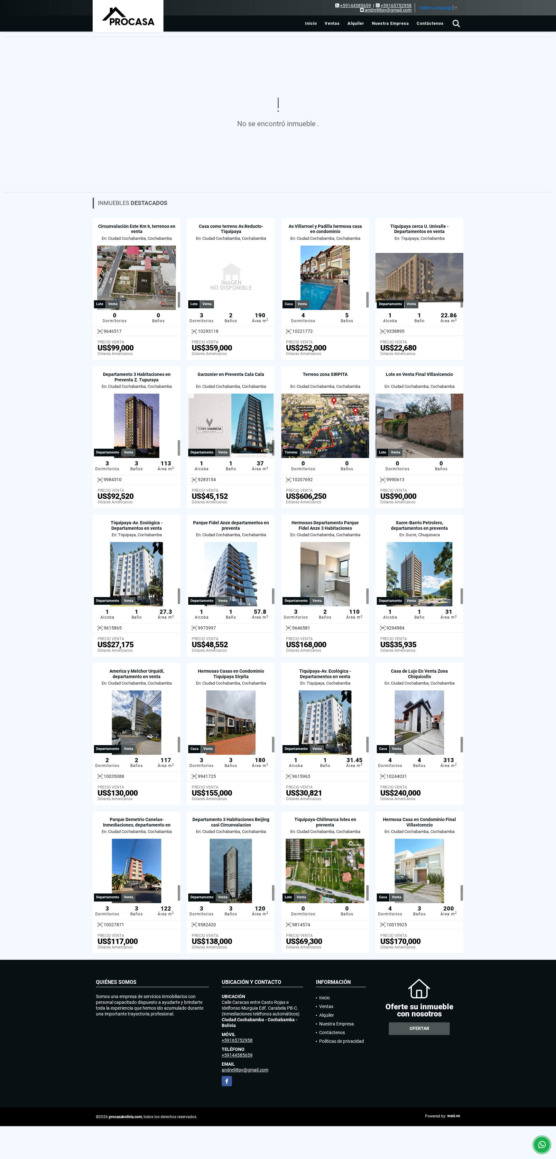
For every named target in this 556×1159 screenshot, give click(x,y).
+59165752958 (396, 5)
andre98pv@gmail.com (245, 1069)
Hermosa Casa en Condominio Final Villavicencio (419, 822)
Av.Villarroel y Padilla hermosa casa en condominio (325, 229)
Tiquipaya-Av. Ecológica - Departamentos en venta (136, 525)
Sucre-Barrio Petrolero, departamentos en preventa (419, 525)
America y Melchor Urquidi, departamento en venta (136, 673)
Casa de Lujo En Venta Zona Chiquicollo (419, 673)
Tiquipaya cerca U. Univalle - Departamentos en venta (419, 229)
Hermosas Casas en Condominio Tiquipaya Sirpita (231, 673)
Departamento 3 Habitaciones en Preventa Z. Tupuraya (137, 377)
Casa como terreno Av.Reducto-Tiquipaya (231, 229)
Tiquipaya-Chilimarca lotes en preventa (325, 822)
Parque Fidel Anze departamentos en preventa (231, 525)
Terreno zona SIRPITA (325, 374)
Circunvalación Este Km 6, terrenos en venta (136, 229)
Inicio (311, 23)
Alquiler (356, 23)
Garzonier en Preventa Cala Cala (231, 374)
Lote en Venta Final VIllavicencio (419, 374)
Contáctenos (430, 23)
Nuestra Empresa (390, 23)
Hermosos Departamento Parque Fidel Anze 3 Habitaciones (325, 525)
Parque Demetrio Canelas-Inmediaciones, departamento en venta (137, 825)
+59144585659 (355, 5)
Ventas (332, 23)
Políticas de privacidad (341, 1041)
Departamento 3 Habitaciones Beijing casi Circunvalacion (230, 822)
